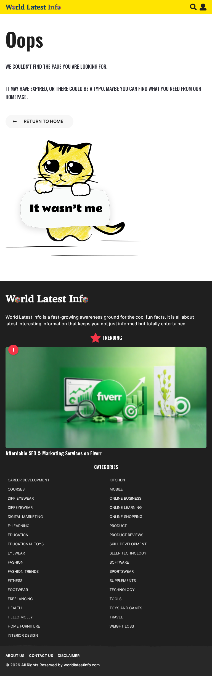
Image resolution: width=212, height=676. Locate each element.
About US (15, 655)
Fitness (15, 580)
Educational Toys (26, 544)
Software (119, 562)
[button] (193, 6)
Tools (115, 599)
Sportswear (122, 571)
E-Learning (19, 525)
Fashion (15, 562)
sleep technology (128, 553)
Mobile (116, 489)
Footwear (18, 589)
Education (18, 535)
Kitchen (117, 480)
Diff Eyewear (21, 498)
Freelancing (20, 599)
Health (15, 608)
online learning (126, 507)
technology (122, 589)
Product (118, 525)
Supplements (123, 580)
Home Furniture (24, 626)
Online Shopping (126, 516)
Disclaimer (69, 655)
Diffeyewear (20, 507)
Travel (116, 617)
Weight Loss (122, 626)
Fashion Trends (23, 571)
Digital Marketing (25, 516)
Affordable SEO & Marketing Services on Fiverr (54, 453)
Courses (16, 489)
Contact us (41, 655)
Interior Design (23, 635)
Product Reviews (126, 535)
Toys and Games (126, 608)
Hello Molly (20, 617)
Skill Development (128, 544)
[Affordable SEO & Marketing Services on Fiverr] (106, 397)
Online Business (125, 498)
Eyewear (16, 553)
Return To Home (43, 121)
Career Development (28, 480)
